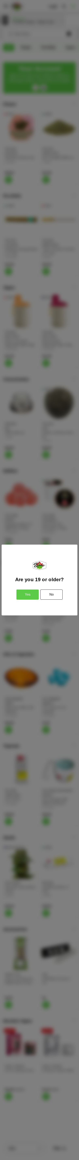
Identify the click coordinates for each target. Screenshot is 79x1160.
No (51, 594)
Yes (27, 594)
